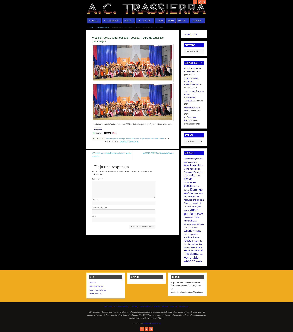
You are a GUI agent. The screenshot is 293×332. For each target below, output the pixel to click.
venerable (200, 254)
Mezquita (187, 224)
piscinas (187, 234)
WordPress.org (95, 294)
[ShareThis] (204, 2)
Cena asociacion (192, 168)
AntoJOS (200, 159)
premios (194, 234)
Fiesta (193, 203)
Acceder (92, 283)
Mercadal (194, 221)
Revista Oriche (197, 241)
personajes (146, 139)
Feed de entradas (96, 286)
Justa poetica (136, 139)
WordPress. (156, 323)
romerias (187, 244)
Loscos (199, 213)
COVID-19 (196, 186)
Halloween (187, 207)
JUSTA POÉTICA (145, 306)
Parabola (146, 323)
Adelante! (188, 159)
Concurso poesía (103, 27)
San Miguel (195, 244)
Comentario (97, 179)
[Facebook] (195, 2)
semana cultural (193, 250)
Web (94, 216)
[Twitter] (200, 2)
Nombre (95, 199)
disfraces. (187, 190)
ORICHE (134, 306)
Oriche (188, 230)
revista (187, 240)
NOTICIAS (108, 306)
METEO (165, 306)
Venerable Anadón (157, 139)
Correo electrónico (99, 208)
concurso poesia (112, 139)
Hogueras (194, 207)
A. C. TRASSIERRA (121, 306)
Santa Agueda (196, 247)
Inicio (91, 27)
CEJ (202, 165)
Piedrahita (197, 231)
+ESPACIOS (183, 306)
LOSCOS (173, 306)
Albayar (195, 159)
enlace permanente (129, 142)
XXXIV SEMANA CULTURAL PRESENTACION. (191, 81)
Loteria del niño (188, 217)
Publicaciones (191, 237)
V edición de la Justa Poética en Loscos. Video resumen (111, 154)
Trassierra (190, 253)
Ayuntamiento (192, 165)
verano (199, 261)
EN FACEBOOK (190, 34)
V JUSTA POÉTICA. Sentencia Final (158, 153)
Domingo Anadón (125, 139)
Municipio (194, 224)
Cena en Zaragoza (194, 172)
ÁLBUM (156, 306)
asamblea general (190, 162)
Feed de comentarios (97, 290)
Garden (199, 203)
